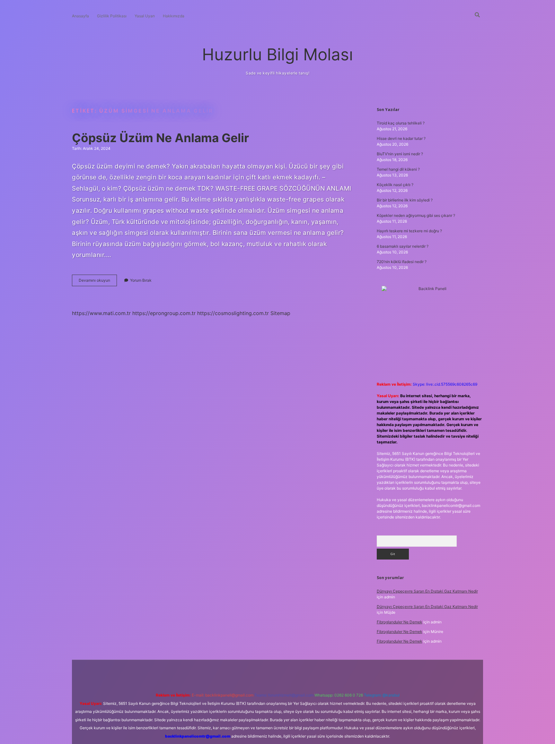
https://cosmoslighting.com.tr (233, 313)
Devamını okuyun (98, 282)
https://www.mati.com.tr (101, 313)
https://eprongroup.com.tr (164, 313)
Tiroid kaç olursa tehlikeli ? (401, 123)
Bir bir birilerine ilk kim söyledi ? (405, 200)
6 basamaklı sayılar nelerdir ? (402, 246)
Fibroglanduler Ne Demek (399, 622)
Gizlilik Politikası (112, 15)
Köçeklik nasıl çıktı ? (395, 184)
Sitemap (280, 313)
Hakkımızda (173, 15)
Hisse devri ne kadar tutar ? (401, 138)
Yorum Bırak (141, 280)
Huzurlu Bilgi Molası (277, 54)
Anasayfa (80, 15)
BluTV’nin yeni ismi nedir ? (400, 153)
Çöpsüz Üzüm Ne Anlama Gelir (160, 138)
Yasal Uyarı (145, 15)
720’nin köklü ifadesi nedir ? (402, 261)
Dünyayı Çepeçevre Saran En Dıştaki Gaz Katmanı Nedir (427, 591)
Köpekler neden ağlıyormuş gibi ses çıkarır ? (416, 215)
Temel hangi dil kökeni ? (398, 169)
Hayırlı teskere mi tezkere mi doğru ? (409, 230)
